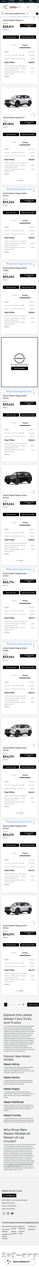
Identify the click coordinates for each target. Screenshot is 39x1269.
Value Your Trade (11, 37)
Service (14, 1222)
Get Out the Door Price (29, 25)
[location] (37, 1)
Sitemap (18, 1255)
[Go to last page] (23, 1004)
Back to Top (33, 1005)
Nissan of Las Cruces (4, 1254)
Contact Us (10, 1195)
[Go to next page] (19, 1004)
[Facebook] (4, 1213)
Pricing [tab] (25, 45)
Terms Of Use (14, 1254)
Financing (23, 1222)
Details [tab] (14, 45)
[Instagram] (8, 1213)
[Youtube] (12, 1213)
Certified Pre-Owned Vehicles (6, 1236)
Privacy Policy (9, 1255)
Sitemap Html (24, 1255)
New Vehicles (6, 1226)
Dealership (33, 1222)
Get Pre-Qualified (19, 368)
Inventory (6, 1222)
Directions (31, 1229)
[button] (33, 17)
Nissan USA (35, 1255)
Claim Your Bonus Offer (28, 37)
